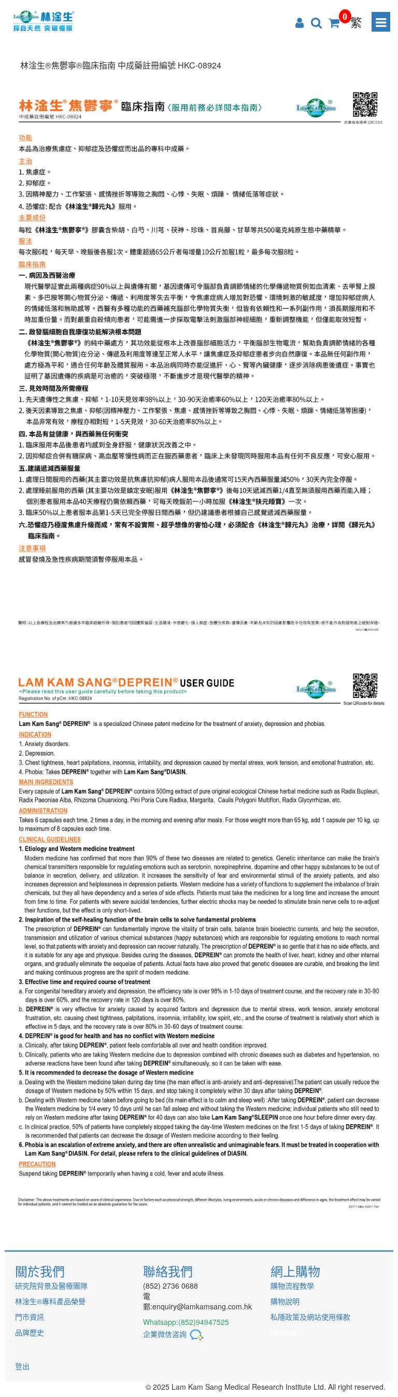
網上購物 (295, 1271)
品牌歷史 (29, 1332)
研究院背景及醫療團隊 (51, 1285)
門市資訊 (29, 1316)
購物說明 (285, 1301)
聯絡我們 (168, 1271)
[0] (334, 21)
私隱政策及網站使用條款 (310, 1316)
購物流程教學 (292, 1285)
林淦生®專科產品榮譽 (50, 1301)
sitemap (283, 1332)
